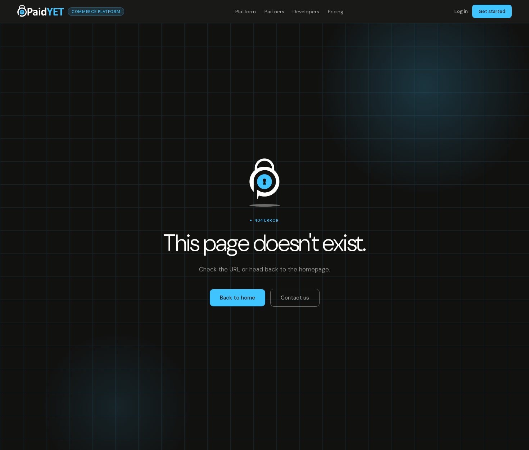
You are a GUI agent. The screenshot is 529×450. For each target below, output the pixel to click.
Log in (461, 11)
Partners (274, 11)
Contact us (295, 297)
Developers (306, 11)
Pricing (335, 11)
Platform (245, 11)
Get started (492, 11)
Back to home (237, 297)
